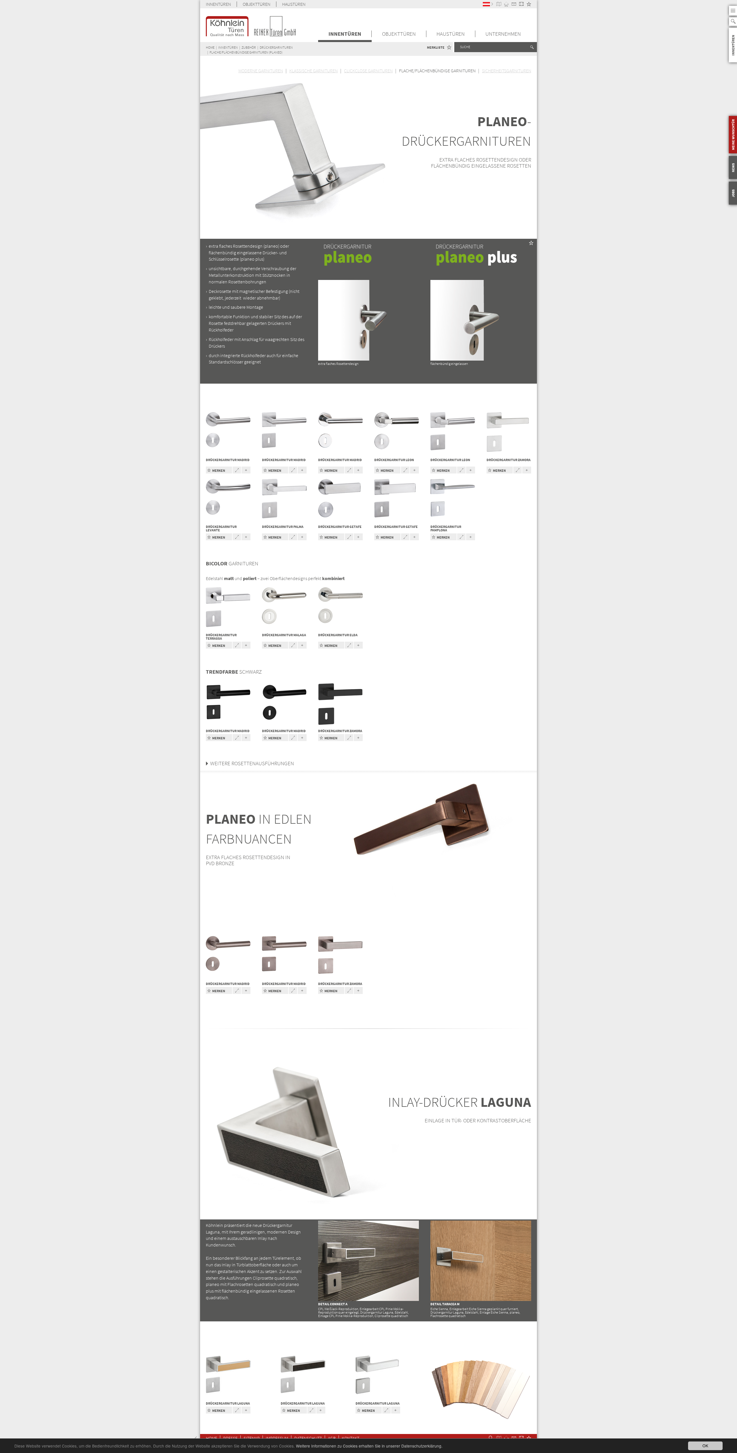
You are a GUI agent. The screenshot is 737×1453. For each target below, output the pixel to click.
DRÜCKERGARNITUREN (276, 47)
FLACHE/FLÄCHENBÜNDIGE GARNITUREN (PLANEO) (246, 52)
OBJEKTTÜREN (256, 4)
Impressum (277, 1438)
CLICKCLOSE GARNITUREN (368, 70)
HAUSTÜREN (293, 4)
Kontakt (350, 1438)
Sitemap (252, 1438)
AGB (332, 1438)
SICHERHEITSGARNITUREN (506, 70)
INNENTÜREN (218, 4)
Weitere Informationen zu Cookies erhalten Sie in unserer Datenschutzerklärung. (369, 1446)
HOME (210, 47)
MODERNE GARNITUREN (260, 70)
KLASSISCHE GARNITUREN (313, 70)
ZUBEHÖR (249, 47)
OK (705, 1445)
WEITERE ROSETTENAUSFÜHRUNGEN (252, 763)
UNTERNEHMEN (503, 34)
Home (211, 1438)
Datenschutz (308, 1438)
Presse (230, 1438)
